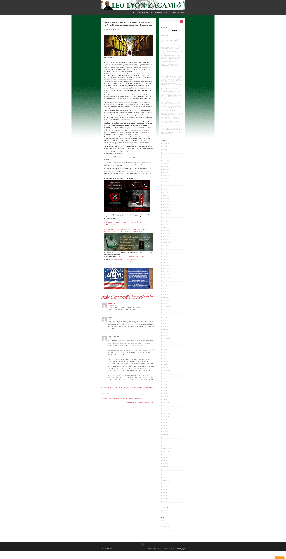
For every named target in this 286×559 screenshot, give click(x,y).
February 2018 (166, 434)
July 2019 (165, 384)
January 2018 (166, 437)
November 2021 (166, 306)
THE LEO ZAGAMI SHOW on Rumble (176, 12)
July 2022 (165, 283)
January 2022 (166, 300)
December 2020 (166, 335)
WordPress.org (164, 529)
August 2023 (166, 245)
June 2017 (165, 457)
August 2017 (166, 451)
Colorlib (178, 548)
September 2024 (167, 210)
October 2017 (166, 445)
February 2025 (166, 195)
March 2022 (165, 294)
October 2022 (166, 274)
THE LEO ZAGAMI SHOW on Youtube (145, 12)
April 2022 (165, 291)
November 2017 (166, 443)
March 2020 (165, 361)
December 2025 (166, 166)
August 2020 (166, 347)
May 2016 (165, 492)
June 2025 (165, 184)
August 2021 (166, 312)
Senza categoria (167, 510)
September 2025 (167, 175)
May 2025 (165, 187)
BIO (133, 12)
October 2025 (166, 172)
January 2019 (166, 402)
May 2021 (165, 320)
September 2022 (167, 277)
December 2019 (166, 370)
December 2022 (166, 268)
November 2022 (166, 271)
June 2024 (165, 219)
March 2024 (165, 224)
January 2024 (166, 230)
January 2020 (166, 367)
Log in (162, 520)
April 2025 (165, 190)
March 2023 (165, 259)
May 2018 (165, 425)
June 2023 (165, 251)
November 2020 (166, 338)
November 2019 (166, 373)
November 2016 (166, 475)
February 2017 (166, 466)
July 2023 (165, 248)
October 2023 (166, 239)
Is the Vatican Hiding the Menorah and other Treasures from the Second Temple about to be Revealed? (171, 132)
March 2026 (165, 158)
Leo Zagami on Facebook (161, 12)
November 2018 (166, 408)
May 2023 (165, 254)
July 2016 (165, 486)
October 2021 (166, 309)
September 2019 (167, 379)
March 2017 (165, 463)
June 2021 (165, 318)
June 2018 (165, 422)
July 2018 (165, 419)
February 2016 (166, 501)
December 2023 (166, 233)
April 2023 (165, 256)
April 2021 (165, 323)
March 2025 (165, 192)
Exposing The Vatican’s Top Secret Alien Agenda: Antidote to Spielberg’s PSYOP (170, 64)
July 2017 (165, 454)
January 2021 (166, 332)
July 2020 (165, 349)
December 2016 (166, 472)
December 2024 (166, 201)
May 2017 (165, 460)
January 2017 (166, 469)
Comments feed (165, 526)
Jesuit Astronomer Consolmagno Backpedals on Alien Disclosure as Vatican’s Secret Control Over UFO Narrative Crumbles (172, 47)
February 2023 (166, 262)
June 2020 (165, 352)
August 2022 (166, 280)
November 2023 (166, 236)
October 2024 (166, 207)
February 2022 (166, 297)
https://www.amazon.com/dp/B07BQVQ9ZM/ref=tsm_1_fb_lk (131, 256)
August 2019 (166, 381)
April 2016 (165, 495)
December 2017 (166, 440)
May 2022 (165, 288)
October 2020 (166, 341)
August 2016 (166, 483)
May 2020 (165, 355)
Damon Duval (111, 303)
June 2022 (165, 286)
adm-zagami (117, 29)
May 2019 (165, 390)
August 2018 (166, 416)
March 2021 (165, 326)
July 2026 (165, 146)
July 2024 (165, 216)
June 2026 (165, 149)
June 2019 (165, 387)
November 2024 (166, 204)
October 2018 (166, 411)
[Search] (181, 21)
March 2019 (165, 396)
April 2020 (165, 358)
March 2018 (165, 431)
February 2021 (166, 329)
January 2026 (166, 163)
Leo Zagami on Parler (107, 548)
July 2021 (165, 315)
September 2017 (167, 448)
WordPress (183, 549)
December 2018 (166, 405)
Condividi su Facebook (166, 30)
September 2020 (167, 344)
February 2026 (166, 160)
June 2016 (165, 489)
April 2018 (165, 428)
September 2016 (167, 480)
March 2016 (165, 498)
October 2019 (166, 376)
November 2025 (166, 169)
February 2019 (166, 399)
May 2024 (165, 222)
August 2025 (166, 178)
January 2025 (166, 198)
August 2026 (166, 143)
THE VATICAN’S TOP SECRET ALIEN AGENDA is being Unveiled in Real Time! (172, 52)
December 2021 (166, 303)
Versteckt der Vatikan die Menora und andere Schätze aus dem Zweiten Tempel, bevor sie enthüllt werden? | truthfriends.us (171, 128)
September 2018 (167, 413)
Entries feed (164, 523)
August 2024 (166, 213)
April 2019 (165, 393)
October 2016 (166, 477)
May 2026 (165, 152)
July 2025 (165, 181)
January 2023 (166, 265)
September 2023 (167, 242)
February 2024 (166, 227)
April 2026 (165, 155)
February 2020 (166, 364)
